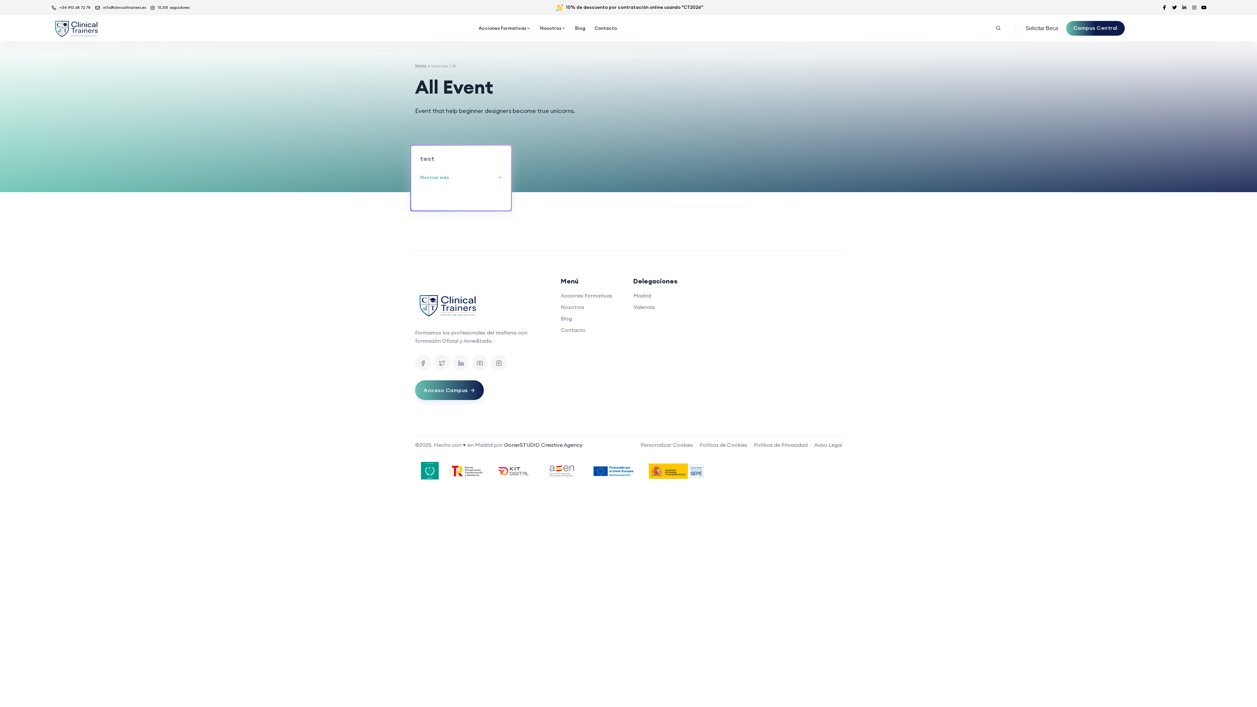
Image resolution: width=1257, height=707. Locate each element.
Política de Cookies (723, 445)
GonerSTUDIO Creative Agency (543, 445)
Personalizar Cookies (667, 445)
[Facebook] (423, 363)
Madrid (642, 295)
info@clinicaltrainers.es (124, 7)
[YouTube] (480, 363)
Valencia (644, 307)
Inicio (421, 66)
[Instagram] (499, 363)
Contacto (605, 28)
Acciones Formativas (502, 28)
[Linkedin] (461, 363)
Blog (580, 28)
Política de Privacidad (781, 445)
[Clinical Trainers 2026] (76, 28)
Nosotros (550, 28)
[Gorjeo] (442, 363)
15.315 (174, 7)
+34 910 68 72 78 (75, 7)
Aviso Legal (828, 445)
